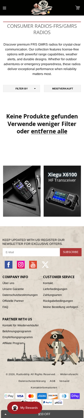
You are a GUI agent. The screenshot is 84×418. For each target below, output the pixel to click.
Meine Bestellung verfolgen (60, 307)
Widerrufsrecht (69, 374)
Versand (64, 381)
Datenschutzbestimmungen (20, 295)
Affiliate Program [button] (13, 343)
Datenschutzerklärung (32, 381)
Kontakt (48, 283)
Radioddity (23, 374)
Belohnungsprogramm (16, 331)
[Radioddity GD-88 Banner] (22, 191)
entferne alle (49, 131)
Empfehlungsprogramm (17, 337)
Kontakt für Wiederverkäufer (20, 325)
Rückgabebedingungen (58, 300)
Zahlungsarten (52, 295)
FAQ (5, 307)
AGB (52, 381)
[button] (77, 7)
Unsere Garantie (13, 289)
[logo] (42, 8)
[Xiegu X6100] (62, 191)
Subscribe (70, 252)
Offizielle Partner (13, 300)
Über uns (8, 283)
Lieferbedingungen (55, 289)
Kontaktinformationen (44, 387)
